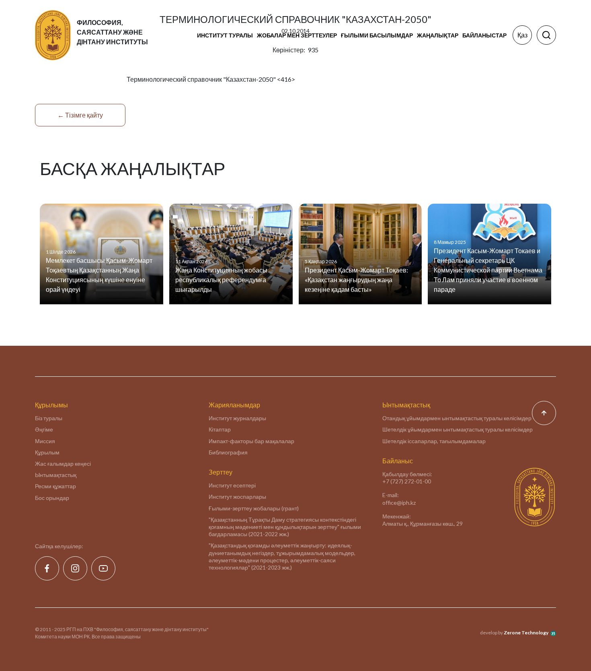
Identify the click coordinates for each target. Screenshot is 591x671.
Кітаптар (220, 429)
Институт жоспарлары (237, 496)
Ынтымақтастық (55, 474)
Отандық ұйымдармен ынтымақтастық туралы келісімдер (456, 418)
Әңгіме (44, 429)
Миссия (45, 441)
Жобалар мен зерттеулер (297, 35)
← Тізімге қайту (80, 115)
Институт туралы (225, 35)
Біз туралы (48, 418)
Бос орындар (52, 497)
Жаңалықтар (437, 35)
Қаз (522, 35)
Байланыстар (484, 35)
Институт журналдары (237, 418)
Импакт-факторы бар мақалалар (251, 441)
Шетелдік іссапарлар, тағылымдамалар (434, 441)
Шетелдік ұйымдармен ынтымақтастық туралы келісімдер (457, 429)
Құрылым (47, 452)
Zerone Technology (526, 633)
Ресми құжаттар (55, 486)
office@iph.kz (399, 502)
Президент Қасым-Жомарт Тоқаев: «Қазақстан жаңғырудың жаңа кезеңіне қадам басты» (356, 279)
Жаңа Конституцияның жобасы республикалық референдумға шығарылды (221, 279)
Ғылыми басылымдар (377, 35)
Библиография (228, 452)
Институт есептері (232, 485)
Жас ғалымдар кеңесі (63, 463)
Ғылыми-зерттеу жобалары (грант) (254, 508)
